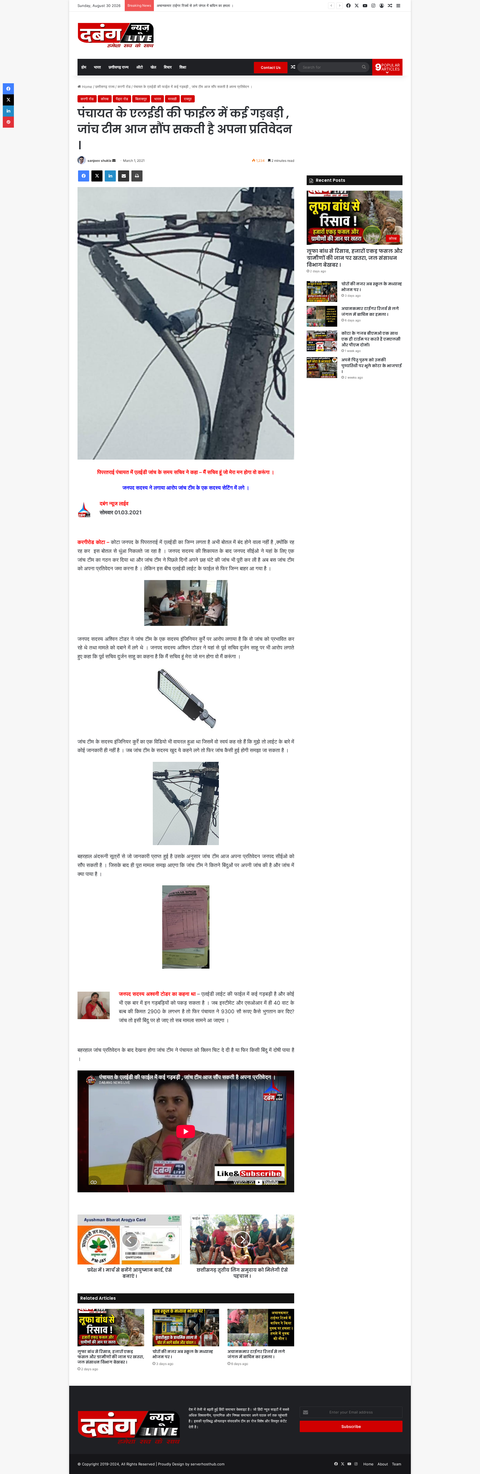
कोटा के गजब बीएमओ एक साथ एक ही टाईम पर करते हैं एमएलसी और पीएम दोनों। (210, 5)
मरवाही (172, 99)
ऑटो (139, 67)
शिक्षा (182, 67)
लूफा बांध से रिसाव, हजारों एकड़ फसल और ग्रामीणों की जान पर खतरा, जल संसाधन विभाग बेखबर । (111, 1357)
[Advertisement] (354, 123)
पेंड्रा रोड (122, 99)
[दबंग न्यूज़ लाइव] (116, 35)
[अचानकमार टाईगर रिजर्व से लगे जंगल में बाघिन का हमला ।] (261, 1327)
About (383, 1464)
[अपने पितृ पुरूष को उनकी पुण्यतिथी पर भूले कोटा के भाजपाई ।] (322, 367)
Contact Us (271, 67)
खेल (153, 67)
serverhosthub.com (207, 1464)
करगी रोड (124, 86)
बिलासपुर (141, 99)
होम (83, 67)
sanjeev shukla (99, 160)
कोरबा (105, 99)
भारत (97, 67)
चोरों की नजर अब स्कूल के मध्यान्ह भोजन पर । (182, 1354)
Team (396, 1464)
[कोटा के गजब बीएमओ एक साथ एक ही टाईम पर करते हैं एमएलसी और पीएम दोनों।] (322, 341)
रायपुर (188, 99)
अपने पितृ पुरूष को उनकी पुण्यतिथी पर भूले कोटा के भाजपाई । (371, 365)
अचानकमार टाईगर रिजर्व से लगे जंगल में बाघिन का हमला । (256, 1354)
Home (86, 86)
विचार (168, 67)
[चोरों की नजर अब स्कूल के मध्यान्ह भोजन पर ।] (185, 1327)
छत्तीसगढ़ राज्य (119, 67)
